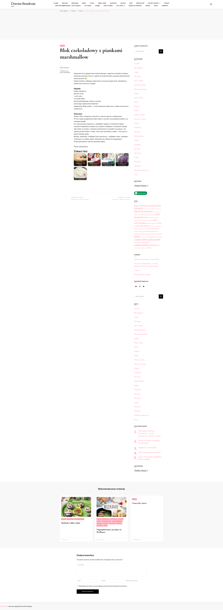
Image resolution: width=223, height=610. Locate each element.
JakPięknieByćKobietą (157, 226)
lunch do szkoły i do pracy (153, 234)
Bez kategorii (138, 68)
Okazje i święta (153, 3)
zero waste (141, 248)
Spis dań (65, 3)
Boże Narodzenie (142, 205)
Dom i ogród (108, 6)
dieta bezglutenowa (147, 216)
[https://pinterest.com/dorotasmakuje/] (143, 286)
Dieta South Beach (152, 223)
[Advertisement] (111, 25)
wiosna (136, 248)
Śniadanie (75, 3)
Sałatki (123, 3)
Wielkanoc (154, 245)
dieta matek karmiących (146, 220)
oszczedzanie (151, 237)
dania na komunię (157, 212)
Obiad (84, 3)
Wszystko (137, 166)
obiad (137, 236)
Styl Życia (119, 6)
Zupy (130, 3)
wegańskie (145, 242)
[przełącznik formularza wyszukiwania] (211, 4)
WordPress (4, 606)
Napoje (136, 106)
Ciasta (92, 3)
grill (150, 226)
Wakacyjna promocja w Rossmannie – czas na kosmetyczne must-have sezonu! (149, 433)
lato (157, 231)
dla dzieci (144, 225)
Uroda (148, 6)
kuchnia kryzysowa (139, 231)
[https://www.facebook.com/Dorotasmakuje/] (136, 286)
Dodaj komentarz (65, 72)
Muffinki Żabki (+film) (70, 523)
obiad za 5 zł (143, 237)
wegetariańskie (142, 245)
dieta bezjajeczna (152, 217)
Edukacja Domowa (135, 6)
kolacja (152, 229)
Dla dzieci (87, 6)
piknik (156, 237)
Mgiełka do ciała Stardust (147, 448)
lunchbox (142, 234)
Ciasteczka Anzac (139, 503)
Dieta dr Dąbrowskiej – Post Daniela (68, 6)
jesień (135, 229)
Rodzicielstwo (139, 136)
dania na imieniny (156, 209)
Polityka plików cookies (142, 275)
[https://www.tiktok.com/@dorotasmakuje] (140, 286)
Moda (156, 6)
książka (157, 229)
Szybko (137, 239)
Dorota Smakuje (23, 3)
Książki (97, 6)
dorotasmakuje (64, 67)
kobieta (148, 229)
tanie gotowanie (151, 239)
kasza (144, 229)
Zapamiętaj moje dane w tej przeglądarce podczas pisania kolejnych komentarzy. (103, 586)
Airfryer (165, 6)
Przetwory (140, 3)
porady (161, 237)
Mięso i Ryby (102, 3)
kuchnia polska (150, 231)
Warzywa (113, 3)
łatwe (149, 248)
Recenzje (137, 132)
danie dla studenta (150, 214)
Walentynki (137, 242)
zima (146, 248)
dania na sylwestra (139, 215)
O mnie (56, 3)
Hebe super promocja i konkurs (149, 452)
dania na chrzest (147, 209)
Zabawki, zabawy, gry (141, 170)
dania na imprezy (143, 211)
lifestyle (136, 234)
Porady (166, 3)
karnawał (140, 229)
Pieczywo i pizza (139, 119)
